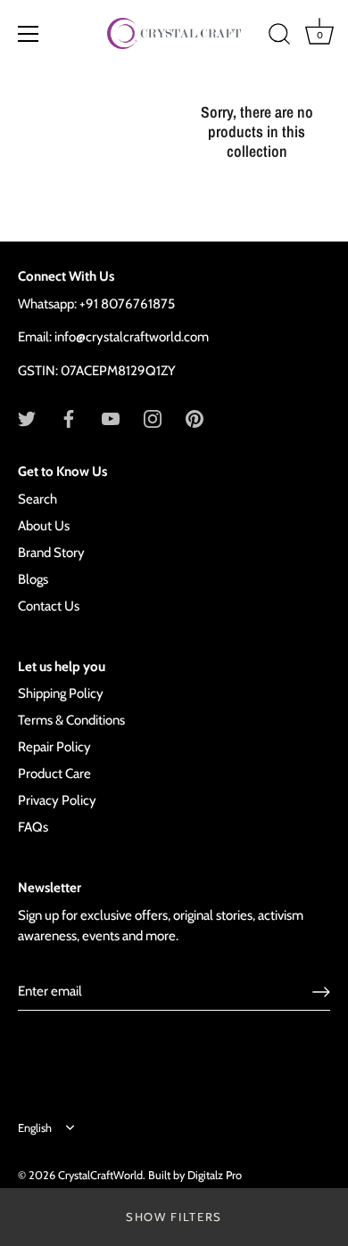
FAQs (33, 827)
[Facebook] (69, 417)
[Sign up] (321, 992)
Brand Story (51, 553)
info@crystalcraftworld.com (131, 337)
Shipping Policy (61, 693)
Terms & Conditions (71, 720)
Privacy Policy (57, 800)
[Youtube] (111, 417)
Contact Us (48, 606)
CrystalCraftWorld (100, 1175)
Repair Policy (54, 747)
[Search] (279, 36)
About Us (44, 526)
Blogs (33, 579)
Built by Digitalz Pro (195, 1175)
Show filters (174, 1216)
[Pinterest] (194, 417)
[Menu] (28, 33)
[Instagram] (153, 417)
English (35, 1128)
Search (37, 499)
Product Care (54, 774)
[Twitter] (27, 417)
